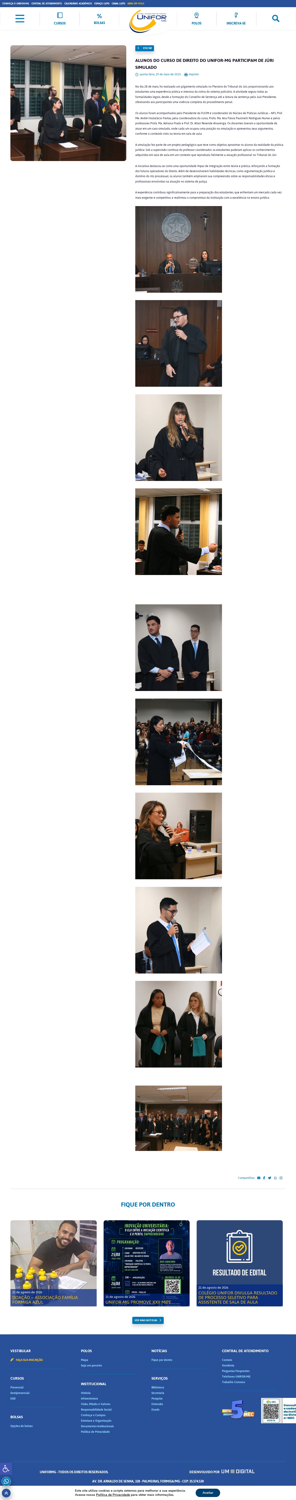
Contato (227, 1360)
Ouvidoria (228, 1365)
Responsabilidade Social (96, 1409)
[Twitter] (269, 1178)
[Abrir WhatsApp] (284, 1488)
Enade (155, 1409)
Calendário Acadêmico (78, 3)
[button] (6, 1469)
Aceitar (208, 1493)
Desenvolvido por (204, 1472)
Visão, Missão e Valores (95, 1404)
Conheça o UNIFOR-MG (15, 3)
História (86, 1393)
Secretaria (157, 1393)
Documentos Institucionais (97, 1426)
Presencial (17, 1387)
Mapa (84, 1360)
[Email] (258, 1178)
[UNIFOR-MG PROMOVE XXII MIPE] (147, 1263)
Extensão (157, 1404)
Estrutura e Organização (96, 1421)
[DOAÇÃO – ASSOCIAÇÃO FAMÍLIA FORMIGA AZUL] (53, 1263)
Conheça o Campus (93, 1415)
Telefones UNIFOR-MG (236, 1376)
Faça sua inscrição (29, 1360)
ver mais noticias (146, 1320)
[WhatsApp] (275, 1178)
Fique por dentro (161, 1360)
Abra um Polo (135, 3)
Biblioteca (157, 1387)
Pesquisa (157, 1398)
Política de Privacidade (95, 1432)
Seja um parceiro (91, 1365)
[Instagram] (281, 1178)
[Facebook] (264, 1178)
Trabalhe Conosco (233, 1382)
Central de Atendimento (46, 3)
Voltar (147, 48)
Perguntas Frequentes (236, 1371)
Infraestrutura (89, 1398)
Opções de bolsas (21, 1426)
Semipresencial (20, 1393)
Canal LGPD (118, 3)
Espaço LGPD (101, 3)
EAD (12, 1398)
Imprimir (193, 74)
